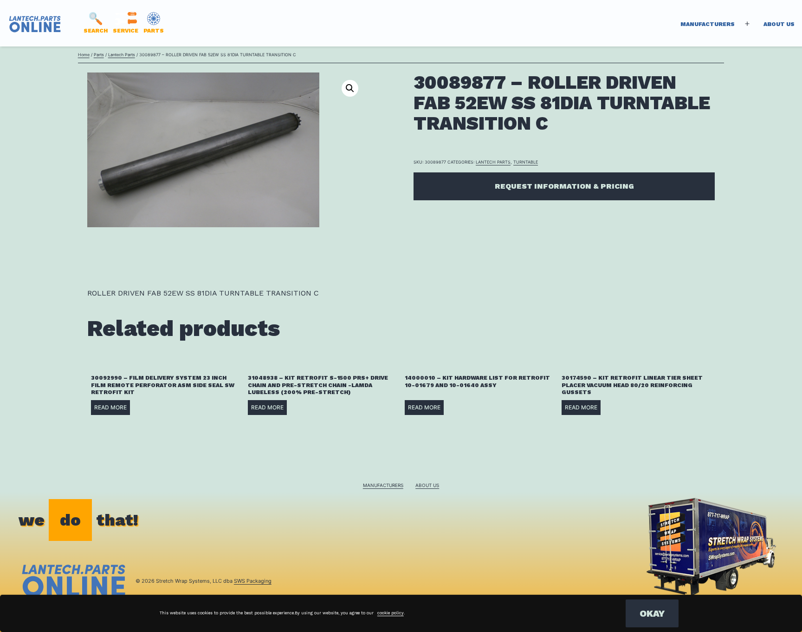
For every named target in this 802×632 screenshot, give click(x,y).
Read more (110, 407)
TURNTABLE (525, 162)
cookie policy (390, 613)
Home (84, 54)
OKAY (652, 613)
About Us (779, 24)
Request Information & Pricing (564, 186)
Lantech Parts (121, 54)
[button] (350, 88)
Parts (99, 54)
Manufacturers (707, 24)
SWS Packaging (253, 581)
